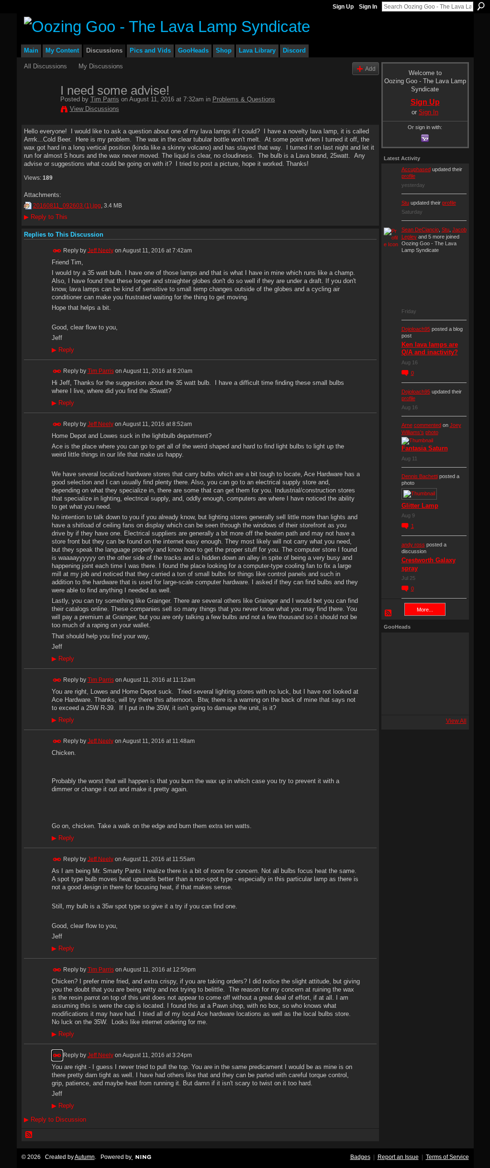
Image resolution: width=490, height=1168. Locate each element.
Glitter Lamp (419, 505)
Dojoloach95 (415, 329)
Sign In (368, 6)
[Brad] (448, 673)
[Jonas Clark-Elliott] (396, 673)
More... (425, 609)
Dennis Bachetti (419, 476)
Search (481, 6)
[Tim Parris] (39, 110)
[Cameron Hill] (422, 647)
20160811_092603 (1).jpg (67, 205)
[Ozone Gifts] (448, 647)
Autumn (85, 1157)
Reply (63, 350)
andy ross (413, 544)
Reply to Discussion (55, 1119)
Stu (405, 203)
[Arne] (422, 699)
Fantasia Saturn (424, 448)
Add (370, 68)
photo (431, 432)
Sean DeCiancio (420, 229)
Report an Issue (398, 1157)
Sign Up (343, 6)
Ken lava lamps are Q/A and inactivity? (429, 348)
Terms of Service (447, 1157)
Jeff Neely (100, 250)
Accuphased (416, 169)
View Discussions (94, 108)
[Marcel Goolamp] (448, 699)
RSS (29, 1135)
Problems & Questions (243, 99)
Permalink (57, 250)
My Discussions (100, 66)
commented (427, 425)
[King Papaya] (396, 647)
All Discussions (45, 66)
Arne (406, 425)
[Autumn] (396, 699)
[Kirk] (422, 673)
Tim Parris (104, 99)
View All (456, 721)
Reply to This (45, 216)
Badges (360, 1157)
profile (408, 176)
